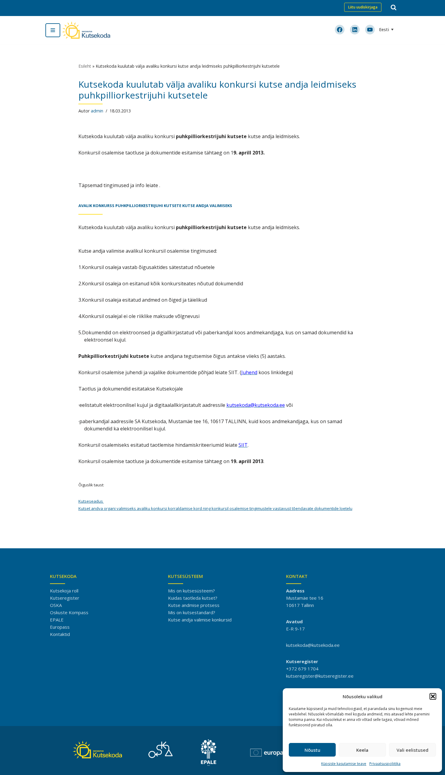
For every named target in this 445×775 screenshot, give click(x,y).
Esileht (84, 66)
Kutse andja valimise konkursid (200, 620)
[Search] (394, 7)
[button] (433, 696)
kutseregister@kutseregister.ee (320, 676)
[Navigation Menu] (52, 30)
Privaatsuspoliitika (384, 763)
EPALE (57, 620)
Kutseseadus (91, 501)
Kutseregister (64, 598)
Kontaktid (60, 634)
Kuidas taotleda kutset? (192, 598)
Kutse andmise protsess (193, 605)
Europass (60, 627)
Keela (362, 750)
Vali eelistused (412, 750)
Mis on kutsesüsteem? (191, 591)
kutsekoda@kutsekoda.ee (313, 645)
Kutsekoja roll (64, 591)
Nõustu (312, 750)
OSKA (56, 605)
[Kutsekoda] (86, 30)
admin (97, 111)
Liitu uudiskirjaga (362, 7)
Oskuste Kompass (69, 612)
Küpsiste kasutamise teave (343, 763)
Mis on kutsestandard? (191, 612)
